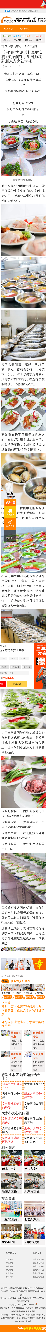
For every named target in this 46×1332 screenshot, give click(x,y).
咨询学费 (7, 997)
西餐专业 (16, 667)
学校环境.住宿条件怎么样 (33, 1139)
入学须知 (8, 49)
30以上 (24, 658)
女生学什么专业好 (34, 1086)
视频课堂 (8, 56)
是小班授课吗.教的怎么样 (33, 1130)
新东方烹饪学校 (20, 981)
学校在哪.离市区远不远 (11, 1139)
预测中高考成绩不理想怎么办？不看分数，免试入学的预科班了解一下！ (22, 1010)
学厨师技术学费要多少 (12, 1120)
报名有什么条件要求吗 (34, 1120)
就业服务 (25, 35)
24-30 (13, 658)
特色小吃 (27, 667)
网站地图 (31, 1311)
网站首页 (8, 28)
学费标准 (25, 42)
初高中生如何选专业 (12, 1086)
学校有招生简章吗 (34, 1105)
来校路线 (25, 49)
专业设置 (8, 35)
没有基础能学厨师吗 (12, 1130)
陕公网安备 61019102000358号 (13, 1308)
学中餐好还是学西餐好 (12, 1105)
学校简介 (25, 28)
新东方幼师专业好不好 (34, 1095)
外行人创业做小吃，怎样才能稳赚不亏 (22, 1024)
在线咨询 (17, 684)
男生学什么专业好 (12, 1095)
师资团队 (8, 42)
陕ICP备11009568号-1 (27, 1305)
